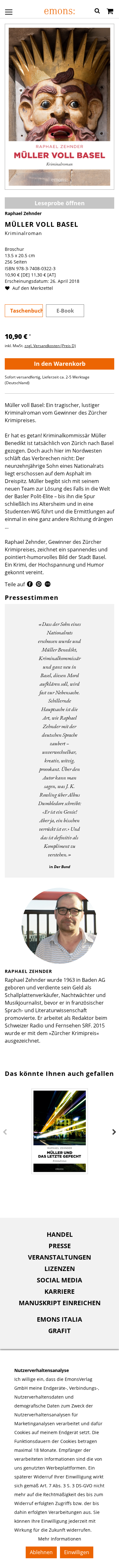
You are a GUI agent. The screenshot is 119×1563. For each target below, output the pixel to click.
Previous (5, 1132)
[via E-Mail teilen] (47, 584)
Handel (60, 1234)
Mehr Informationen (59, 1539)
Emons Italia (59, 1319)
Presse (60, 1246)
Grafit (59, 1330)
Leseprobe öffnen (60, 203)
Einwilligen (76, 1552)
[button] (97, 11)
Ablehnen (41, 1552)
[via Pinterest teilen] (39, 584)
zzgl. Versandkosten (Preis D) (50, 345)
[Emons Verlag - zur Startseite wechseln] (59, 11)
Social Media (59, 1280)
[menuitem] (59, 1234)
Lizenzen (59, 1268)
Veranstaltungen (59, 1257)
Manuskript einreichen (60, 1303)
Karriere (59, 1291)
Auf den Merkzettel (32, 288)
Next (114, 1132)
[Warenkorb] (110, 11)
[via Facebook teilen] (30, 584)
